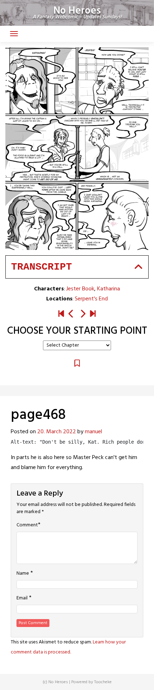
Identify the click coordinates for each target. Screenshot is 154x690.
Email (22, 598)
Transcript (41, 266)
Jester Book (80, 289)
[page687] (93, 314)
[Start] (61, 314)
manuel (93, 431)
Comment (27, 525)
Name (22, 573)
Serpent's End (91, 299)
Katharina (108, 289)
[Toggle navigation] (14, 33)
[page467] (71, 314)
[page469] (83, 314)
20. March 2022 (56, 431)
